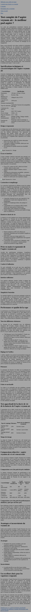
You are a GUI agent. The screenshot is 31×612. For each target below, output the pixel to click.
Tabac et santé (4, 11)
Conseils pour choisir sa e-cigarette (9, 4)
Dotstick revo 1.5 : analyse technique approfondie (13, 607)
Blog (2, 13)
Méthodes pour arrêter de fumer (8, 2)
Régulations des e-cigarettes (8, 8)
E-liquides (3, 6)
